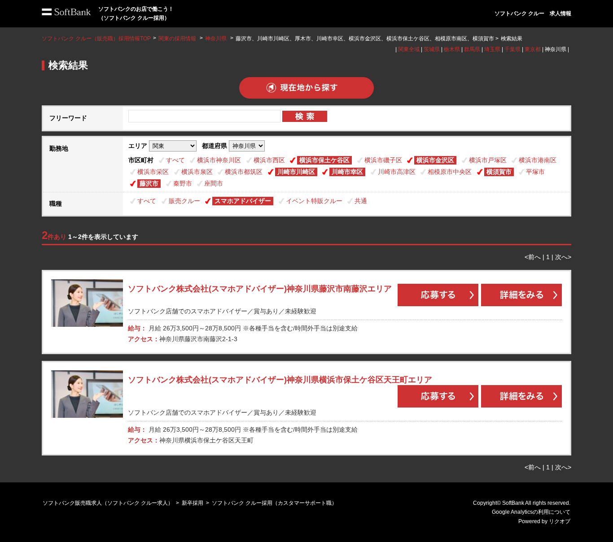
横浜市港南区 (537, 160)
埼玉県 (492, 49)
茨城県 (432, 49)
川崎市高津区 (397, 171)
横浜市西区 (269, 160)
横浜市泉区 (197, 171)
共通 (361, 200)
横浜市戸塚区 (488, 160)
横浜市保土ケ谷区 (324, 160)
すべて (175, 160)
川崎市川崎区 (296, 171)
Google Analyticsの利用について (531, 512)
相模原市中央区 (450, 171)
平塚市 (535, 171)
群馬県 (472, 49)
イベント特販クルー (314, 200)
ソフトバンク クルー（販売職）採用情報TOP (96, 38)
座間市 (213, 183)
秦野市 (182, 183)
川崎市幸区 (347, 171)
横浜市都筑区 (244, 171)
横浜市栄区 (153, 171)
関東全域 (409, 49)
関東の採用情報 (177, 38)
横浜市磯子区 (383, 160)
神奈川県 (216, 38)
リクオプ (559, 521)
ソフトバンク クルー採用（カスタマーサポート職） (274, 503)
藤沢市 (149, 183)
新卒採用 (192, 503)
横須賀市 (499, 171)
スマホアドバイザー (243, 200)
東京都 (533, 49)
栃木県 (452, 49)
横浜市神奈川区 (219, 160)
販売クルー (184, 200)
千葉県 (512, 49)
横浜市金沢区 (435, 160)
